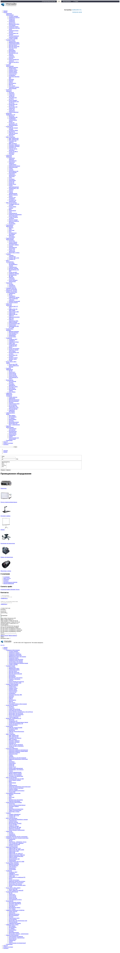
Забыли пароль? (13, 635)
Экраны (3, 529)
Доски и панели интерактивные (9, 502)
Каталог (5, 452)
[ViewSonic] (4, 465)
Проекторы (4, 488)
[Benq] (4, 463)
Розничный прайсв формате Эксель (10, 589)
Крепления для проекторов (8, 543)
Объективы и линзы (6, 571)
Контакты (5, 581)
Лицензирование (67, 1)
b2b (59, 1)
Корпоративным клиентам (49, 1)
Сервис (76, 1)
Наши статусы (7, 578)
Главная (5, 450)
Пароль (2, 634)
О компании (6, 577)
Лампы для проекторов (7, 557)
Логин (2, 632)
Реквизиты (6, 579)
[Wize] (4, 466)
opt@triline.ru (4, 604)
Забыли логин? (4, 635)
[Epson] (4, 464)
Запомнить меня (5, 638)
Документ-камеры (5, 516)
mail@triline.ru (4, 598)
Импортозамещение (8, 583)
